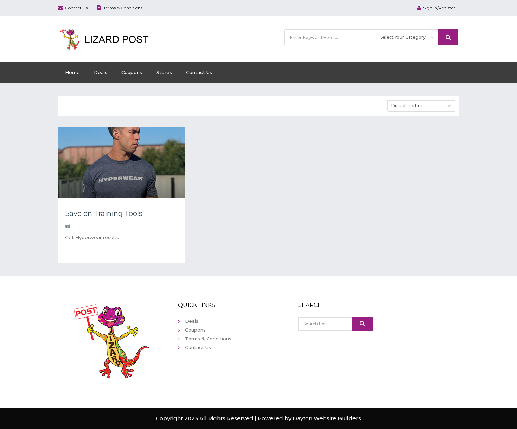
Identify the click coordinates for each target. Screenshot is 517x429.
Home (72, 72)
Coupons (131, 72)
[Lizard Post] (105, 38)
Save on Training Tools (103, 213)
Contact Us (76, 8)
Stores (164, 72)
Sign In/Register (439, 8)
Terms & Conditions (122, 8)
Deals (100, 72)
